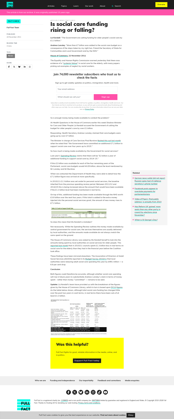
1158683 (64, 400)
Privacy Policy (89, 109)
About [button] (102, 6)
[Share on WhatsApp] (30, 67)
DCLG (113, 287)
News (10, 56)
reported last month (59, 246)
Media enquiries (132, 381)
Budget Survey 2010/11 (96, 259)
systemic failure (70, 63)
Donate (161, 5)
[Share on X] (14, 67)
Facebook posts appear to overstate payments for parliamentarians (146, 191)
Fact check (13, 21)
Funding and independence (62, 381)
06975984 (95, 400)
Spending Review (68, 156)
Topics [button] (64, 6)
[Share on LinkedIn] (24, 67)
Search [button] (117, 6)
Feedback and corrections (109, 381)
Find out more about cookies (113, 415)
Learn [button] (75, 6)
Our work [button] (89, 6)
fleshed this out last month (109, 141)
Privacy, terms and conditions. (89, 403)
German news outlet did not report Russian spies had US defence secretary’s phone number (150, 181)
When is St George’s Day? (146, 220)
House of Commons (59, 56)
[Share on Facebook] (9, 67)
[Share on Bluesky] (19, 67)
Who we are (40, 381)
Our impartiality (86, 381)
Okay (131, 415)
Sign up (106, 97)
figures (119, 287)
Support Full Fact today (86, 361)
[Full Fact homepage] (10, 4)
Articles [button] (51, 6)
